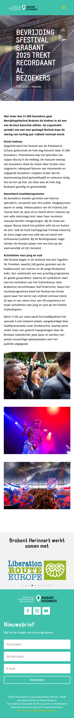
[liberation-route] (37, 588)
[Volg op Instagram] (37, 611)
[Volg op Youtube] (46, 611)
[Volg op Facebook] (28, 611)
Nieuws (36, 86)
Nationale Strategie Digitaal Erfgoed (37, 710)
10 (51, 585)
